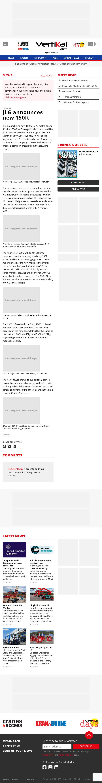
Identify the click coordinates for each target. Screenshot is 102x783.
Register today (15, 468)
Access (6, 434)
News (11, 57)
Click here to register (15, 97)
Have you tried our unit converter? (69, 63)
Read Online (78, 182)
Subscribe (86, 746)
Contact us (11, 746)
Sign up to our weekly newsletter (32, 63)
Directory (40, 57)
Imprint (31, 779)
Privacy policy (11, 779)
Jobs (55, 57)
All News (46, 75)
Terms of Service (66, 755)
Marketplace (71, 57)
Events (24, 57)
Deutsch (55, 52)
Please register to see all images (21, 166)
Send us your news (18, 751)
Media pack (78, 189)
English (46, 52)
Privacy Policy (48, 755)
